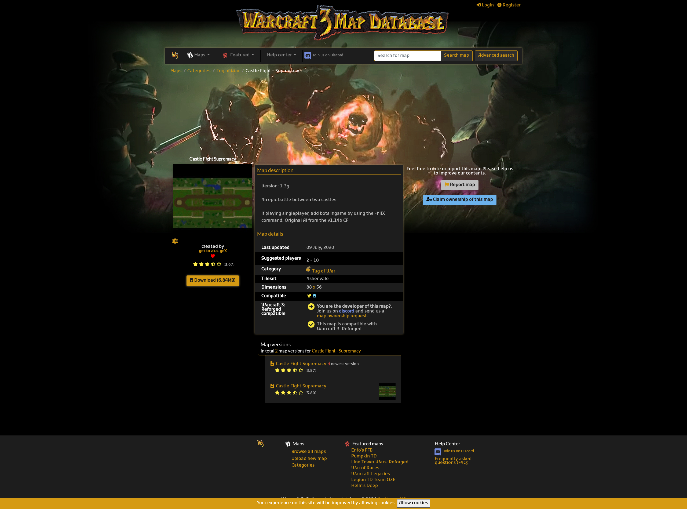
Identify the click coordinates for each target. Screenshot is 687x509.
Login (487, 5)
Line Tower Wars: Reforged (379, 462)
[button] (198, 55)
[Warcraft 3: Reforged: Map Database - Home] (343, 23)
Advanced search (496, 55)
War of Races (365, 468)
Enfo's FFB (361, 450)
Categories (198, 71)
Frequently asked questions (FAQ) (453, 461)
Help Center (447, 443)
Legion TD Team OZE (373, 480)
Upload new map (309, 458)
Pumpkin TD (364, 456)
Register (511, 5)
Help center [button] (280, 55)
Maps (175, 71)
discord (346, 311)
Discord (328, 55)
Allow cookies (413, 503)
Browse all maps (308, 452)
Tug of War (228, 71)
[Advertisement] (343, 113)
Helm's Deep (364, 486)
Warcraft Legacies (370, 474)
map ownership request (342, 316)
